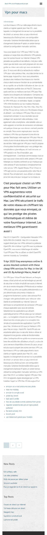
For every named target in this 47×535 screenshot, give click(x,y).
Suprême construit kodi (13, 516)
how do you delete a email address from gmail (23, 402)
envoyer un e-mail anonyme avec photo (21, 387)
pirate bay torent (12, 396)
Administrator (8, 22)
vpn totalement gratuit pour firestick (19, 417)
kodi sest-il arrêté (12, 399)
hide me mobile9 (12, 390)
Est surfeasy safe (10, 472)
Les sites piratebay (11, 476)
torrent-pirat (10, 414)
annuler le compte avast (15, 393)
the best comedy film (14, 411)
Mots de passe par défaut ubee (16, 479)
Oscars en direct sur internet (15, 505)
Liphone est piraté (11, 520)
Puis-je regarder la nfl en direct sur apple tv (20, 487)
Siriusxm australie (10, 483)
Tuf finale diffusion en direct (14, 508)
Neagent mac (9, 512)
